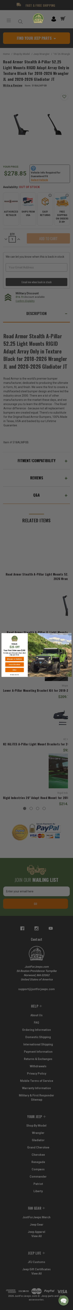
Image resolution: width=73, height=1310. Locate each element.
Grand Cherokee (14, 664)
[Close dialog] (70, 635)
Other (14, 670)
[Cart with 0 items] (64, 19)
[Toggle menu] (8, 20)
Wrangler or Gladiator (14, 659)
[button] (63, 1300)
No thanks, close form (14, 675)
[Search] (19, 20)
